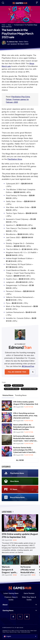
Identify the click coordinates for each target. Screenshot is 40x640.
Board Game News (17, 497)
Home (3, 25)
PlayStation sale (11, 389)
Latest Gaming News (10, 593)
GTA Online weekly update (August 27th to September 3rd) (25, 403)
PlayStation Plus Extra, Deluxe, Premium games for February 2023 (18, 99)
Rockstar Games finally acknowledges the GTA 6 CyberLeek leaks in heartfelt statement (24, 449)
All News (20, 460)
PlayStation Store (14, 159)
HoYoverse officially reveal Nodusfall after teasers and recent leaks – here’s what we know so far (24, 438)
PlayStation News (17, 473)
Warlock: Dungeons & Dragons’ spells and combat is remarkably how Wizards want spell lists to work (10, 570)
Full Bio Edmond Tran (17, 372)
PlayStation (18, 385)
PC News (13, 489)
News (9, 25)
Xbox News (14, 481)
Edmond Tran (13, 42)
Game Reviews (29, 593)
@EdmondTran (28, 366)
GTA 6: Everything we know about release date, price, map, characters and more (25, 415)
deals (7, 385)
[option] (10, 565)
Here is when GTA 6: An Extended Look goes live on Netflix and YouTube (24, 427)
